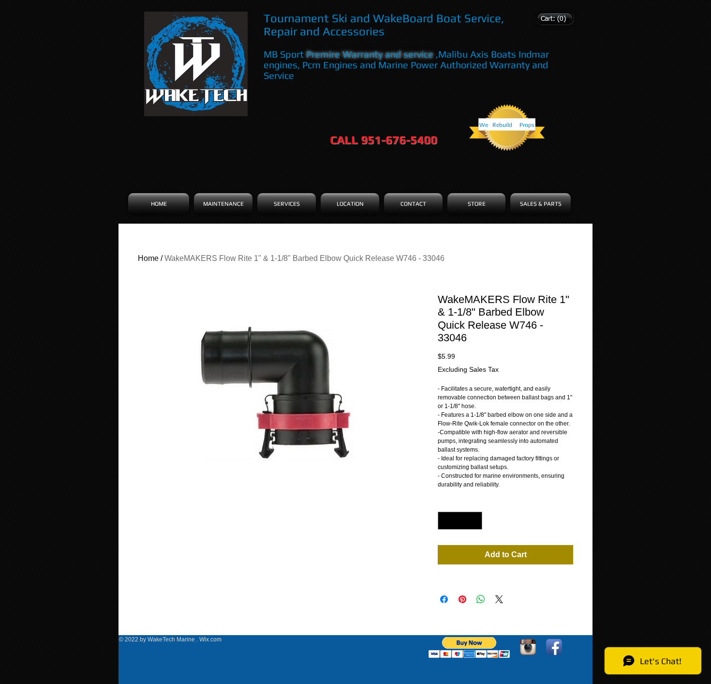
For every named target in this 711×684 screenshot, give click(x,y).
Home (148, 258)
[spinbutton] (460, 520)
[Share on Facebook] (444, 599)
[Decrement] (445, 520)
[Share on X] (499, 599)
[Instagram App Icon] (528, 647)
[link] (553, 18)
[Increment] (475, 520)
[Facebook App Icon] (554, 647)
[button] (469, 647)
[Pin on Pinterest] (462, 599)
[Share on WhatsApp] (481, 599)
